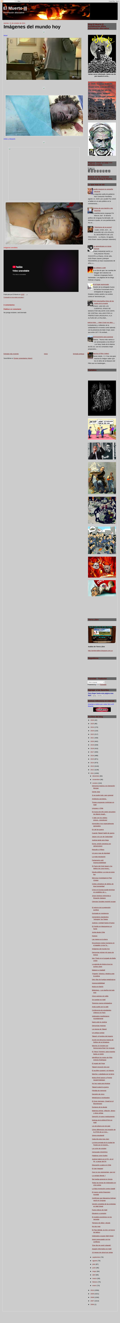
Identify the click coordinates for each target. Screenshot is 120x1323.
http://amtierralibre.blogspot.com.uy (100, 651)
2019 (92, 745)
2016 (92, 755)
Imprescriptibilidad (98, 983)
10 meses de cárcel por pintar (102, 1252)
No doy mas (96, 1226)
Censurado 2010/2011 (100, 1152)
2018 (92, 748)
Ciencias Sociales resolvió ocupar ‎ (104, 901)
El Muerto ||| (15, 8)
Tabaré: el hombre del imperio (102, 1036)
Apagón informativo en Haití (101, 1249)
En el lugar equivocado (101, 284)
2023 (92, 731)
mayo (94, 1271)
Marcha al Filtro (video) (101, 353)
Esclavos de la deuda (99, 1107)
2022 (92, 734)
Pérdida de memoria (99, 1090)
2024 (92, 727)
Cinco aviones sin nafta (100, 996)
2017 (92, 752)
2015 (92, 759)
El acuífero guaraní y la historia (103, 1070)
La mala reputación (98, 857)
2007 (92, 1301)
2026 (92, 720)
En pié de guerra (98, 829)
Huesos (94, 936)
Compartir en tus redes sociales (13, 297)
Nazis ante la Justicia (99, 1022)
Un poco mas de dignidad (101, 853)
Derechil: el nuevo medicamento (103, 1116)
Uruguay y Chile (97, 808)
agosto (95, 1261)
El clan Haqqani (97, 1168)
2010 (92, 1290)
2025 (92, 723)
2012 (92, 770)
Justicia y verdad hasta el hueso (103, 923)
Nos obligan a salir (99, 268)
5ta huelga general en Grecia (102, 1179)
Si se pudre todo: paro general (102, 795)
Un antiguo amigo (98, 1033)
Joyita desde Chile (98, 932)
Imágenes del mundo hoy (32, 26)
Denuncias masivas (99, 1026)
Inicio (46, 354)
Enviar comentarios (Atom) (23, 358)
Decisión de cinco (98, 1094)
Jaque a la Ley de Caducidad (102, 837)
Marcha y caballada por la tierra (103, 1074)
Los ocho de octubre (99, 1148)
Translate (103, 684)
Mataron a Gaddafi (98, 970)
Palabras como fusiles (99, 1155)
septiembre (96, 1257)
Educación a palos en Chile (101, 1165)
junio (94, 1268)
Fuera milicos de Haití (99, 1210)
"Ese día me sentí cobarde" (101, 1245)
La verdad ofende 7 (99, 1176)
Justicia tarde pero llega (100, 840)
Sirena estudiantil (98, 1135)
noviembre (96, 779)
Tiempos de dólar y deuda (101, 1223)
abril (94, 1275)
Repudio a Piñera (98, 849)
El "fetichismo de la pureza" (102, 227)
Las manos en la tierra (100, 939)
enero (94, 1285)
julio (94, 1264)
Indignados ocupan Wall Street (102, 1236)
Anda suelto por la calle (100, 1007)
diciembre (96, 776)
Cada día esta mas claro (100, 1139)
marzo (94, 1278)
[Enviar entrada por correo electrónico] (26, 294)
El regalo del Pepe (98, 1063)
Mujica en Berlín (97, 987)
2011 (92, 773)
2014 (92, 763)
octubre (95, 783)
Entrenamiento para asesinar (103, 337)
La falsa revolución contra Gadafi (103, 1189)
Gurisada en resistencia (100, 913)
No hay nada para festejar (101, 1083)
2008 (92, 1297)
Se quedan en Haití (99, 1000)
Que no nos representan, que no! (103, 1172)
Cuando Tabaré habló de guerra (103, 833)
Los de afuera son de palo (101, 1126)
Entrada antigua (78, 354)
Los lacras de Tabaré (99, 1029)
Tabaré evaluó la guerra (100, 1087)
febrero (95, 1282)
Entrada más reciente (11, 354)
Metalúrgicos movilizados (101, 1098)
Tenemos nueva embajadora (102, 1003)
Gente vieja (96, 792)
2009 (92, 1294)
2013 (92, 766)
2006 (92, 1304)
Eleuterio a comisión (99, 1213)
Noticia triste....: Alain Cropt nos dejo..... (101, 322)
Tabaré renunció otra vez (100, 1067)
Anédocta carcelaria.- (99, 799)
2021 (92, 738)
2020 (92, 741)
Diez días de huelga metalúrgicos (103, 979)
